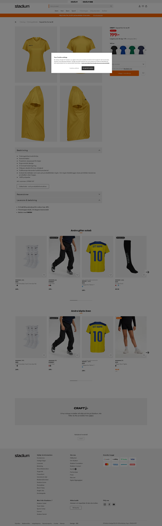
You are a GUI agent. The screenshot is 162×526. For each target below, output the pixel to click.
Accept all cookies (88, 68)
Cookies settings (74, 68)
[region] (81, 63)
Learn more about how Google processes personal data (95, 63)
